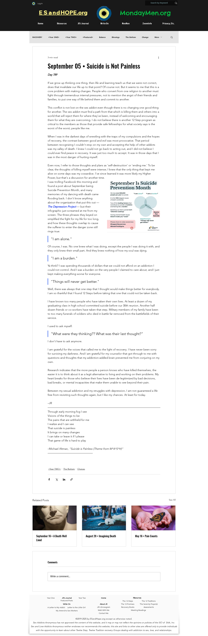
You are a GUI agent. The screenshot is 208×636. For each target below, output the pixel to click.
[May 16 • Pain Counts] (153, 518)
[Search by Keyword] (176, 2)
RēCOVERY (37, 37)
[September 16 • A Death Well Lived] (55, 518)
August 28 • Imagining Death (101, 536)
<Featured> (88, 37)
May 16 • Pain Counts (146, 536)
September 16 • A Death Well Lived (51, 538)
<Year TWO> (71, 37)
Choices (81, 469)
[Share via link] (71, 479)
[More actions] (158, 57)
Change (145, 37)
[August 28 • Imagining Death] (104, 518)
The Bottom (131, 37)
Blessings (116, 37)
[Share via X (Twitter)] (56, 479)
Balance (102, 37)
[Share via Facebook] (49, 479)
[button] (171, 37)
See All (172, 499)
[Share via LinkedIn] (64, 479)
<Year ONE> (53, 37)
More (157, 37)
